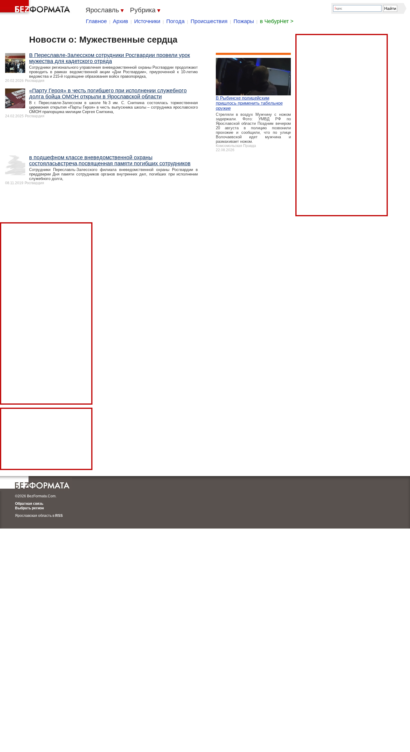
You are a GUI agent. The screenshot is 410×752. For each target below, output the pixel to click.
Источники (147, 21)
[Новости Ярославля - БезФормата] (36, 7)
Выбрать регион (29, 508)
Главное (96, 21)
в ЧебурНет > (277, 21)
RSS (59, 516)
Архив (120, 21)
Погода (175, 21)
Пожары (244, 21)
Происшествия (209, 21)
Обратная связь (29, 504)
